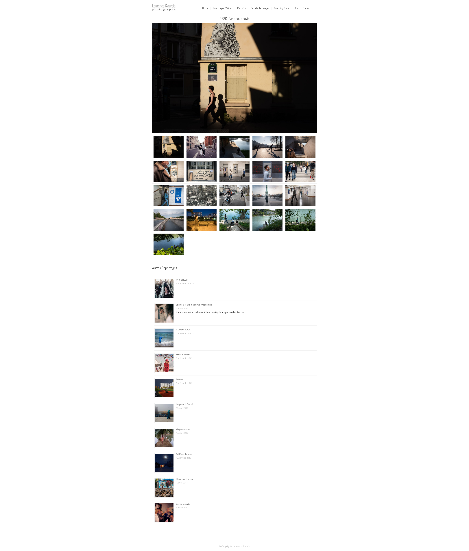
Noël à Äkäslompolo (184, 454)
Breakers (179, 379)
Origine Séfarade (183, 503)
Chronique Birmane (184, 479)
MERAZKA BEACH (183, 329)
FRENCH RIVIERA (183, 354)
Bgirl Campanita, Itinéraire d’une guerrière (194, 304)
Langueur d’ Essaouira (185, 404)
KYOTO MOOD (182, 279)
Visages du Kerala (183, 429)
